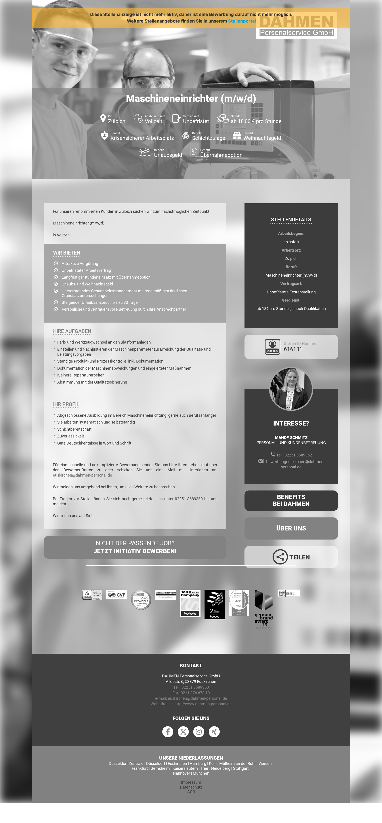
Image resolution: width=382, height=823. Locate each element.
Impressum (191, 782)
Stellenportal (242, 21)
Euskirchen (177, 763)
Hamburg (198, 763)
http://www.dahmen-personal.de (203, 703)
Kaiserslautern (185, 768)
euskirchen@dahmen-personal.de (82, 475)
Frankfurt (140, 768)
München (201, 773)
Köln (213, 763)
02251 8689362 (298, 455)
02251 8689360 (195, 687)
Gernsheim (160, 768)
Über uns (291, 528)
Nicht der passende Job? (135, 547)
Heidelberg (220, 768)
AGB (191, 791)
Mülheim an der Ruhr (237, 763)
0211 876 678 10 (195, 692)
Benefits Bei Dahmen (291, 500)
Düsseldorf (155, 763)
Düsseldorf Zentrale (126, 763)
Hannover (181, 773)
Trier (204, 768)
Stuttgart (241, 768)
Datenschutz (191, 787)
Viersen (265, 763)
